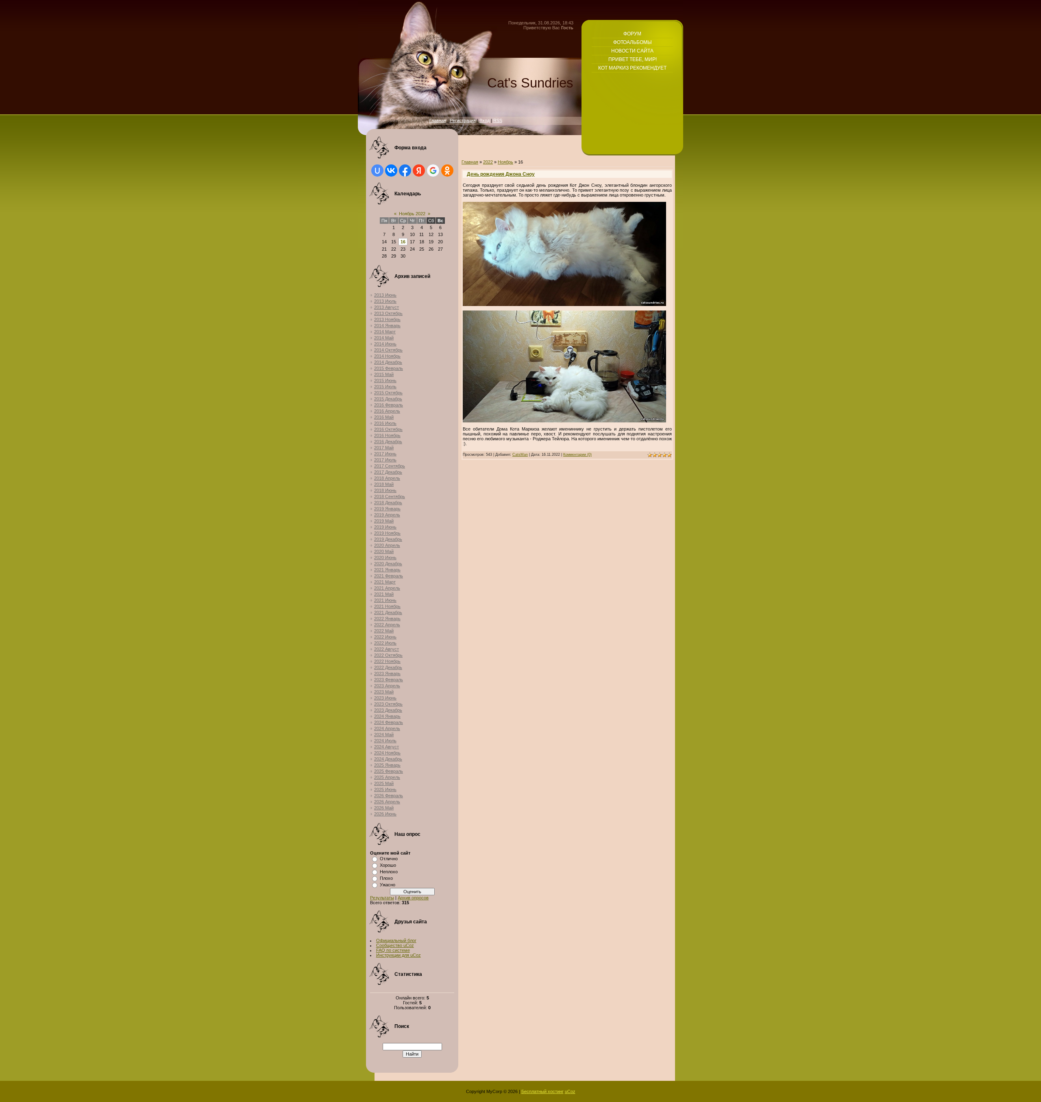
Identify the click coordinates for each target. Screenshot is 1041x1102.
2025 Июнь (385, 789)
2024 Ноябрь (387, 752)
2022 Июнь (385, 636)
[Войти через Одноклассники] (447, 170)
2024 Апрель (387, 728)
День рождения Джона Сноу (501, 174)
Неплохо (389, 871)
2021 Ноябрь (387, 606)
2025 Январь (387, 765)
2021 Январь (387, 569)
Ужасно (387, 884)
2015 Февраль (388, 368)
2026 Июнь (385, 813)
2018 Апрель (387, 478)
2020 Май (384, 551)
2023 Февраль (388, 679)
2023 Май (384, 691)
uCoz (570, 1091)
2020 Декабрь (388, 563)
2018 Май (384, 484)
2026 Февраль (388, 795)
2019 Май (384, 520)
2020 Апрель (387, 545)
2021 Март (385, 581)
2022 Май (384, 630)
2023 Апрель (387, 685)
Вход (484, 120)
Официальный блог (396, 940)
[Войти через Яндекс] (419, 170)
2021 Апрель (387, 588)
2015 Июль (385, 386)
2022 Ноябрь (387, 661)
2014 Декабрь (388, 362)
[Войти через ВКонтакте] (391, 170)
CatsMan (520, 455)
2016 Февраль (388, 404)
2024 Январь (387, 716)
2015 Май (384, 374)
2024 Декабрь (388, 759)
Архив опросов (413, 897)
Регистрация (463, 120)
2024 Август (386, 746)
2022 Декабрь (388, 667)
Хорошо (388, 865)
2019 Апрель (387, 514)
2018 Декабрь (388, 502)
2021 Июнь (385, 600)
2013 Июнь (385, 295)
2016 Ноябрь (387, 435)
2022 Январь (387, 618)
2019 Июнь (385, 527)
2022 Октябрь (388, 655)
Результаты (382, 897)
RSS (497, 120)
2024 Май (384, 734)
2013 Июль (385, 301)
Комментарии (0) (577, 455)
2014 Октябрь (388, 350)
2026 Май (384, 807)
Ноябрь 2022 (412, 213)
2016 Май (384, 417)
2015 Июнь (385, 380)
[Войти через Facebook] (405, 170)
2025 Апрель (387, 777)
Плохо (386, 878)
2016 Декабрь (388, 441)
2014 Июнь (385, 343)
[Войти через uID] (377, 170)
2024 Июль (385, 740)
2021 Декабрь (388, 612)
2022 (488, 162)
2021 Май (384, 594)
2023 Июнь (385, 697)
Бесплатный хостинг (542, 1091)
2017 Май (384, 447)
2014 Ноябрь (387, 356)
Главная (437, 120)
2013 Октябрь (388, 313)
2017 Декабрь (388, 472)
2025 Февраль (388, 771)
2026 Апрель (387, 801)
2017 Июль (385, 459)
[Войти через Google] (433, 170)
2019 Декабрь (388, 539)
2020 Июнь (385, 557)
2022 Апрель (387, 624)
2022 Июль (385, 643)
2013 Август (386, 307)
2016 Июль (385, 423)
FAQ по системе (393, 950)
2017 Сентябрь (389, 466)
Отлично (389, 858)
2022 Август (386, 649)
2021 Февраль (388, 575)
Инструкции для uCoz (398, 955)
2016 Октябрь (388, 429)
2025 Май (384, 783)
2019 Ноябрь (387, 533)
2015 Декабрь (388, 398)
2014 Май (384, 337)
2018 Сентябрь (389, 496)
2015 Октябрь (388, 392)
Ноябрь (505, 162)
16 (403, 241)
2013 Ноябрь (387, 319)
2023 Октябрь (388, 704)
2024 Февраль (388, 722)
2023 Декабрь (388, 710)
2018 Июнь (385, 490)
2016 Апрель (387, 411)
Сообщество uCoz (395, 945)
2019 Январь (387, 508)
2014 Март (385, 331)
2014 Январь (387, 325)
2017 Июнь (385, 453)
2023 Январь (387, 673)
